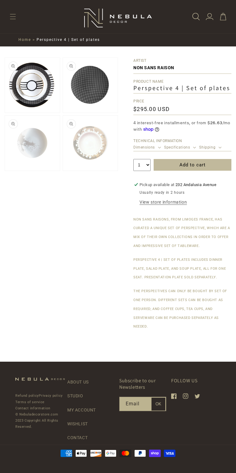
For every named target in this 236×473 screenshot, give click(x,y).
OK (158, 404)
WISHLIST (77, 423)
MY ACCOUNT (81, 409)
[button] (13, 16)
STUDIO (75, 395)
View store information (163, 202)
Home (24, 40)
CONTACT (77, 437)
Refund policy (27, 396)
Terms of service (30, 402)
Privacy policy (51, 396)
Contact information (32, 408)
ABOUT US (78, 382)
